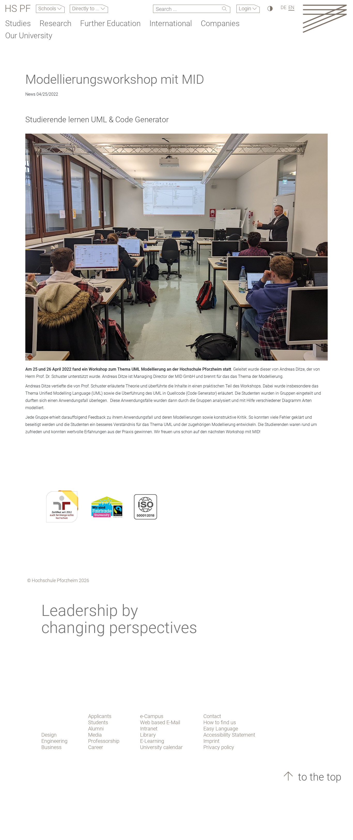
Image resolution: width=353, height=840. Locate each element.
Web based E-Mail (160, 722)
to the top (318, 777)
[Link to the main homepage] (325, 18)
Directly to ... (86, 8)
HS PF (18, 9)
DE (283, 7)
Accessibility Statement (229, 735)
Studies (18, 23)
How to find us (219, 722)
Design (49, 735)
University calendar (161, 747)
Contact (212, 716)
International (170, 23)
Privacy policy (218, 747)
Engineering (54, 741)
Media (95, 735)
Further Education (110, 23)
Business (51, 747)
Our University (28, 35)
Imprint (211, 741)
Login (245, 8)
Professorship (103, 741)
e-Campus (151, 716)
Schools (47, 8)
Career (95, 747)
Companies (220, 23)
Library (148, 735)
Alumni (96, 729)
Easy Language (220, 729)
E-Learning (152, 741)
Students (98, 722)
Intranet (148, 729)
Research (55, 23)
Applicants (99, 716)
